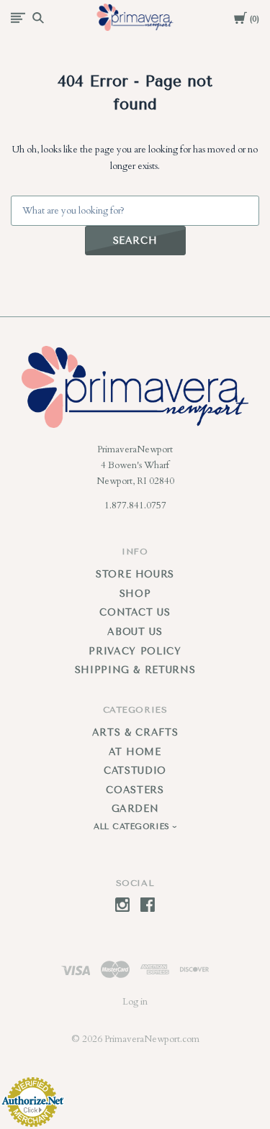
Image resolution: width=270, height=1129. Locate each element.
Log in (135, 1001)
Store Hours (135, 574)
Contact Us (135, 612)
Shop (135, 593)
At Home (135, 751)
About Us (134, 631)
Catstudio (135, 770)
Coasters (134, 790)
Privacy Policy (135, 651)
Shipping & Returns (135, 669)
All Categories (133, 826)
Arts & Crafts (135, 732)
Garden (135, 808)
